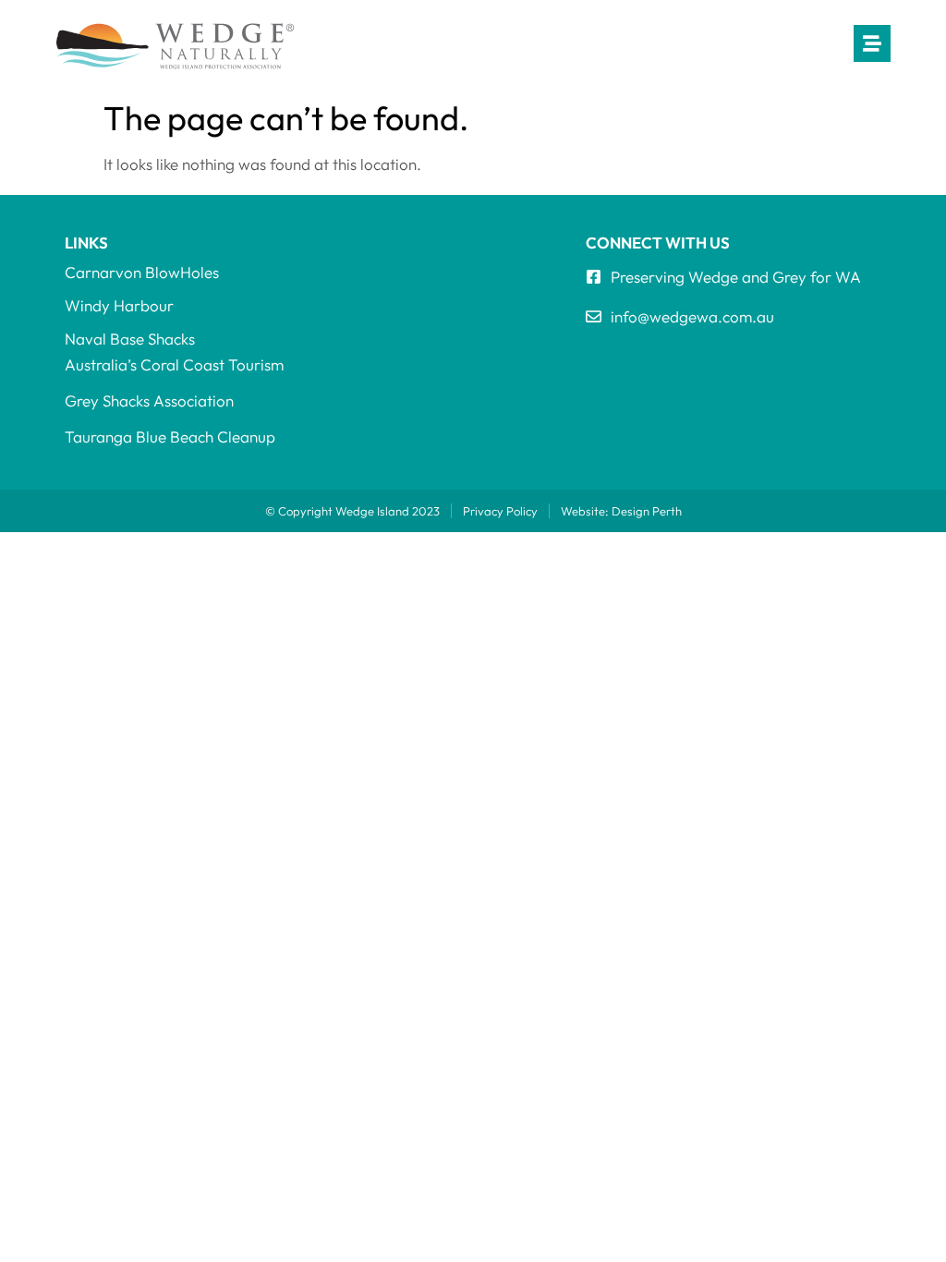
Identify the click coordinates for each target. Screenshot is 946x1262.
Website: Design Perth (621, 511)
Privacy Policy (500, 511)
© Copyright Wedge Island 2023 (352, 511)
